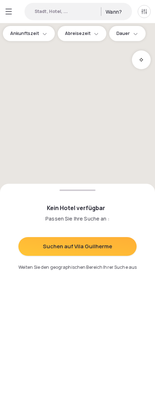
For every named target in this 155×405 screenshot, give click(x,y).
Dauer (123, 33)
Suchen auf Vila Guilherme (77, 246)
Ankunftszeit (24, 33)
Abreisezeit (77, 33)
